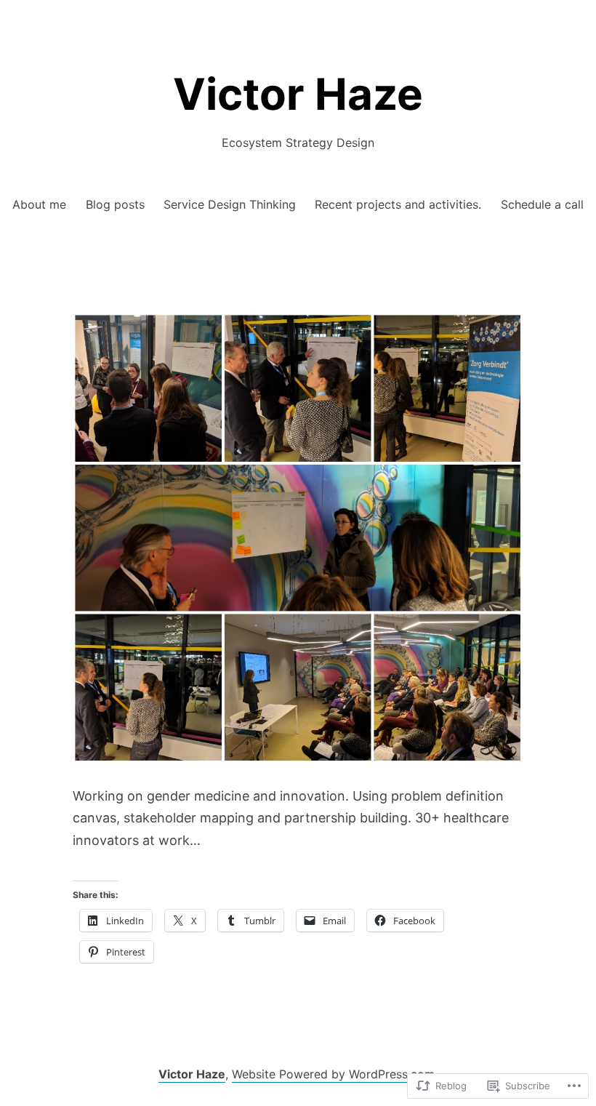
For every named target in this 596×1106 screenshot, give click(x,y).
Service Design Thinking (230, 204)
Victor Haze (298, 94)
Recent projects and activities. (398, 204)
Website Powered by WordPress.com (333, 1074)
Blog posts (115, 204)
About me (39, 204)
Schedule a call (542, 204)
